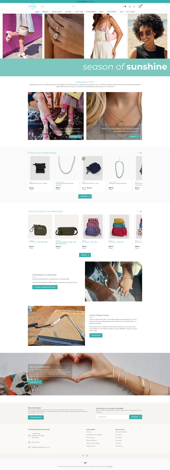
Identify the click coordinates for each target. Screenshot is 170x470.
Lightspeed (91, 466)
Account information (121, 432)
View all (83, 255)
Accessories (91, 11)
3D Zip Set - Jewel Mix (116, 242)
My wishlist (119, 440)
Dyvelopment (109, 466)
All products (119, 446)
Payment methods (91, 440)
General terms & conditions (94, 434)
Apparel (68, 11)
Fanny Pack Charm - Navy (90, 183)
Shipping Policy (90, 446)
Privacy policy (90, 437)
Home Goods (57, 11)
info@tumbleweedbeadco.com (40, 447)
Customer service (35, 417)
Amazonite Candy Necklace (118, 183)
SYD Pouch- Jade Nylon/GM (38, 242)
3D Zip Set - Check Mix (89, 242)
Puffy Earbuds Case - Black (38, 183)
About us (88, 432)
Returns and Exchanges (93, 443)
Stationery (111, 11)
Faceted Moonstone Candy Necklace (64, 184)
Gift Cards (130, 11)
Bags (101, 11)
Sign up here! (96, 335)
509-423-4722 (36, 442)
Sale (122, 11)
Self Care (79, 11)
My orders (118, 434)
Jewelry (45, 11)
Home (37, 11)
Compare (118, 443)
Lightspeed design (99, 466)
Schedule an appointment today (45, 287)
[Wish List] (134, 6)
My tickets (118, 437)
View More (84, 196)
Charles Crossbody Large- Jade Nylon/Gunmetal (66, 243)
